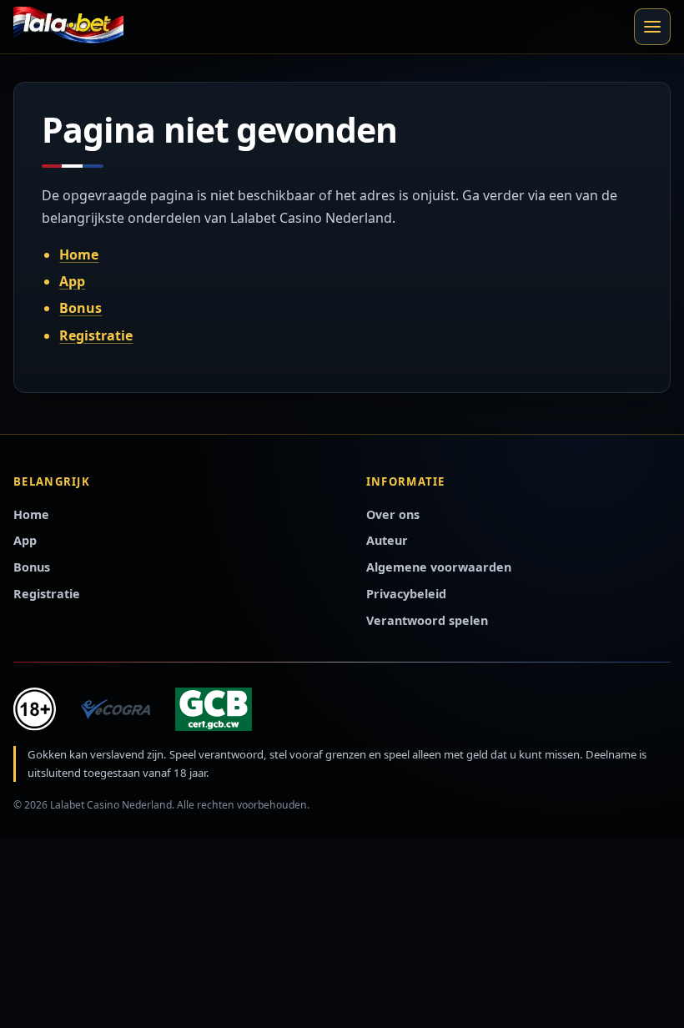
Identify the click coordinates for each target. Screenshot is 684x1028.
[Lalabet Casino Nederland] (68, 27)
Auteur (387, 540)
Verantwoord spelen (427, 620)
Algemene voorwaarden (438, 567)
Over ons (393, 514)
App (72, 281)
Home (78, 254)
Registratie (96, 335)
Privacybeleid (406, 594)
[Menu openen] (652, 26)
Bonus (80, 308)
